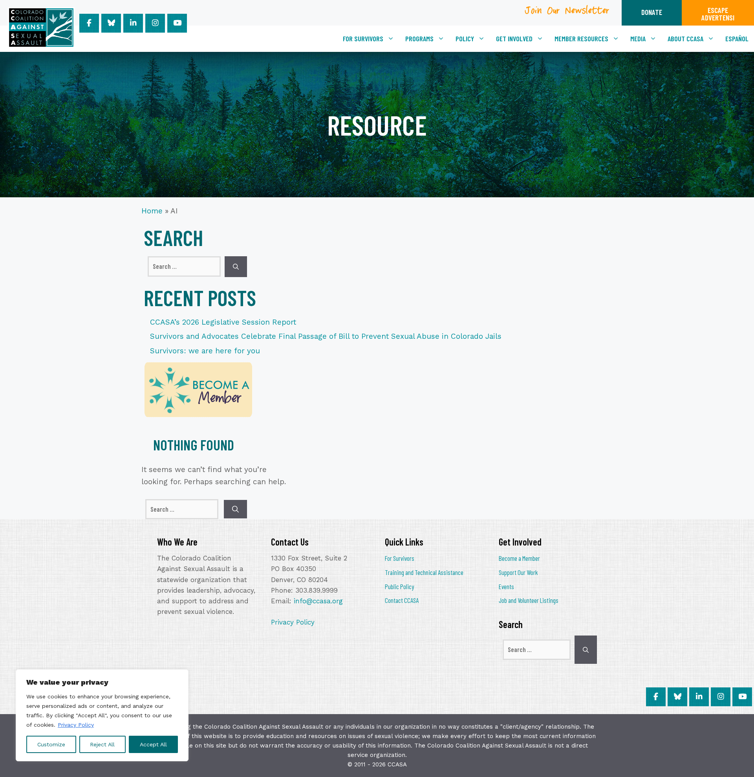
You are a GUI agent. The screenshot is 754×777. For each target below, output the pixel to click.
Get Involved (514, 38)
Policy (465, 38)
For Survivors (363, 38)
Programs (419, 38)
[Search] (236, 266)
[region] (102, 715)
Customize (51, 744)
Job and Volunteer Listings (528, 600)
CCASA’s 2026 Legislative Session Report (223, 322)
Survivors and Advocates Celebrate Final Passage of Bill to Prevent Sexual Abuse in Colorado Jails (325, 336)
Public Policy (399, 586)
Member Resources (581, 38)
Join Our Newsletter (567, 13)
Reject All (102, 744)
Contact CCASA (402, 600)
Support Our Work (518, 572)
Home (152, 210)
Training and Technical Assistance (424, 572)
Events (506, 586)
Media (638, 38)
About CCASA (685, 38)
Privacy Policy (76, 725)
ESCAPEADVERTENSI (717, 14)
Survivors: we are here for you (205, 350)
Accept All (153, 744)
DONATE (651, 12)
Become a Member (519, 558)
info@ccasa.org (318, 601)
